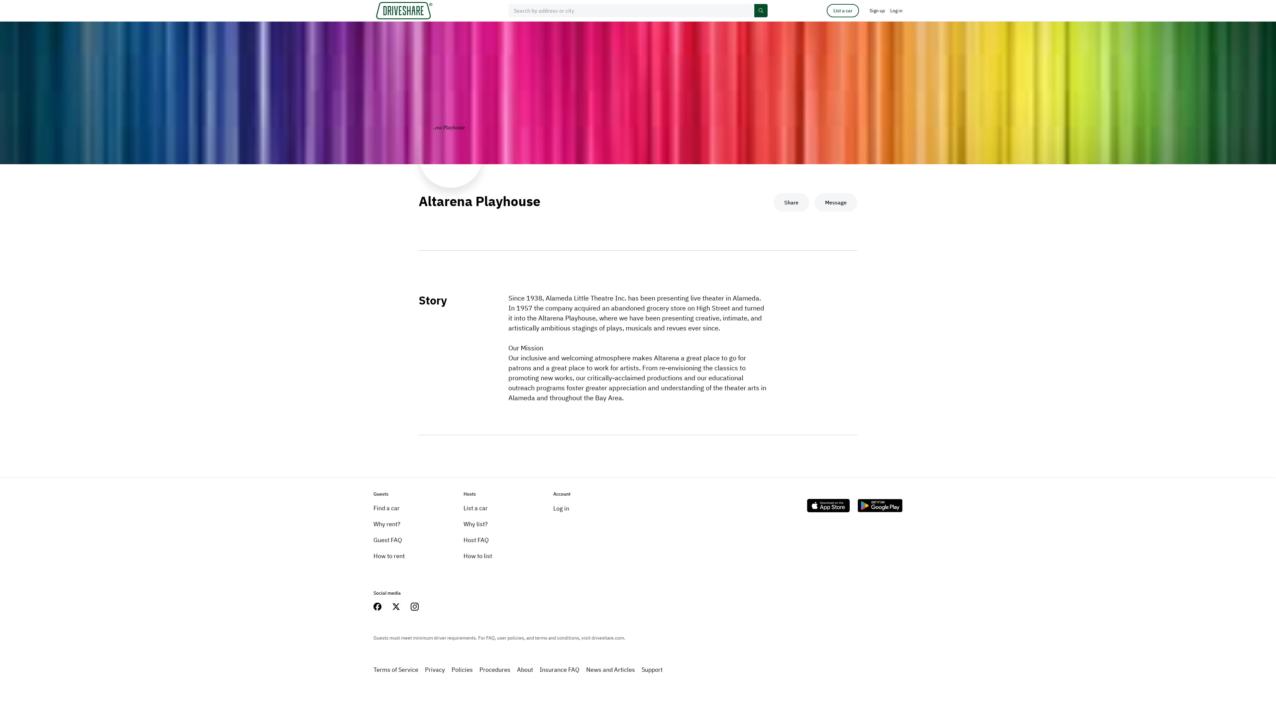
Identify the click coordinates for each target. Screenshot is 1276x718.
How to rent (389, 556)
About (525, 669)
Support (652, 669)
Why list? (476, 524)
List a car (842, 11)
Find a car (386, 508)
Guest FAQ (387, 540)
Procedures (494, 669)
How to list (478, 556)
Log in (561, 508)
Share (791, 202)
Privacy (435, 669)
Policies (462, 669)
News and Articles (610, 669)
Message (836, 202)
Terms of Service (395, 669)
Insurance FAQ (560, 669)
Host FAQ (476, 540)
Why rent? (386, 524)
